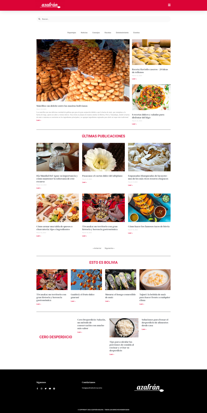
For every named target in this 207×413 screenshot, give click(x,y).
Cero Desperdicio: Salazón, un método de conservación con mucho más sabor (91, 324)
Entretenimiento (122, 33)
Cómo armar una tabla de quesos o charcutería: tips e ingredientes (54, 228)
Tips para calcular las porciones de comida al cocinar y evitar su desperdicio (121, 346)
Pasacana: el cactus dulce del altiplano (102, 175)
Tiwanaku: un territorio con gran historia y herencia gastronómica (100, 228)
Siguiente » (109, 248)
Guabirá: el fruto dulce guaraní (83, 296)
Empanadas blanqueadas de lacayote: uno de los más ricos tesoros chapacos (148, 177)
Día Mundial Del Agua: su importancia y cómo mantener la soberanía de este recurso (57, 178)
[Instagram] (41, 388)
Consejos (96, 33)
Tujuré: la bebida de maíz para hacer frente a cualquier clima (154, 297)
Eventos (136, 33)
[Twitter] (46, 388)
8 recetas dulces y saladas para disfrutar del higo (148, 116)
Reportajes (71, 33)
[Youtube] (50, 388)
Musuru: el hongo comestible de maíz (120, 296)
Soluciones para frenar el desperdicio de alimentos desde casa (155, 322)
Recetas (108, 33)
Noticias (84, 33)
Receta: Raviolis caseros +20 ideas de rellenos (150, 71)
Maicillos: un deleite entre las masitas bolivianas (62, 106)
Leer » (38, 120)
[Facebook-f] (37, 388)
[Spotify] (54, 388)
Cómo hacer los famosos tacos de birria (149, 226)
